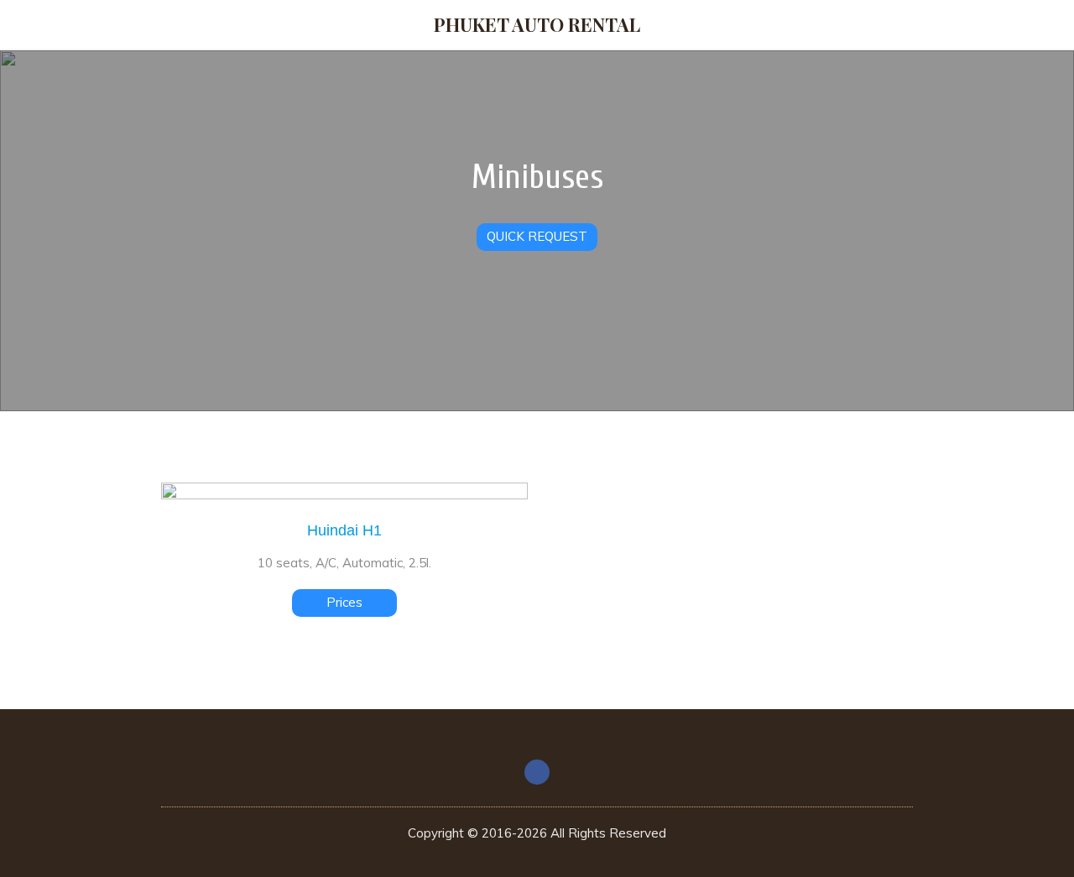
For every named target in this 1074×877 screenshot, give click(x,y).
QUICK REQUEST (537, 236)
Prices (344, 602)
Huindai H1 (344, 530)
